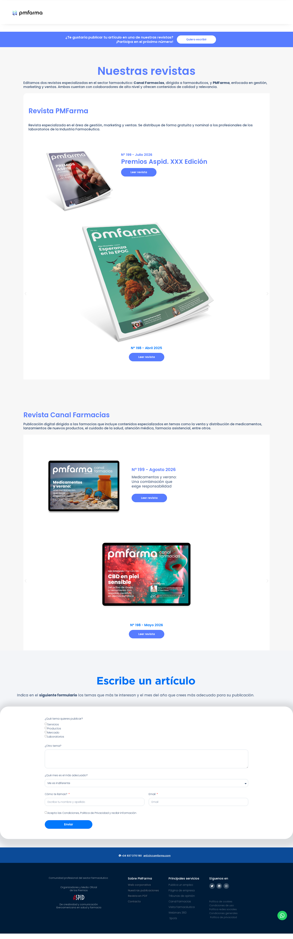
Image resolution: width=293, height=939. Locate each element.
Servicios (53, 724)
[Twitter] (212, 886)
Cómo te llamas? (56, 794)
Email (152, 794)
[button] (25, 294)
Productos (54, 728)
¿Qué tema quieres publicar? (64, 719)
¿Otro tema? (53, 746)
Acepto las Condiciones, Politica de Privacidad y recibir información (91, 813)
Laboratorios (55, 737)
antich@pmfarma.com (157, 855)
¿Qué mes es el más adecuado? (66, 775)
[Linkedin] (219, 886)
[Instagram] (226, 886)
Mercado (53, 733)
